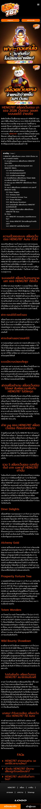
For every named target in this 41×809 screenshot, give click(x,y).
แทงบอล (10, 792)
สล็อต (22, 787)
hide (12, 153)
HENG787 (13, 134)
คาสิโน (30, 787)
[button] (38, 4)
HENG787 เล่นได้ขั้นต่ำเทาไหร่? (19, 778)
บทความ (20, 792)
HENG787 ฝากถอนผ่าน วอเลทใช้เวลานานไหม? (20, 762)
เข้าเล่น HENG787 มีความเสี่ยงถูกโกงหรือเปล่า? (19, 770)
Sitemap (31, 792)
